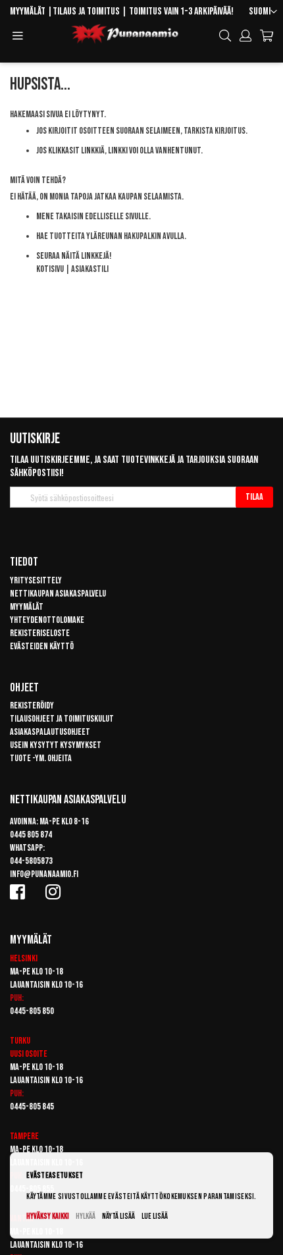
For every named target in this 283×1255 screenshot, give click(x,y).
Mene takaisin (60, 216)
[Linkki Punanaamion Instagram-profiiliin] (55, 891)
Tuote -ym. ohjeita (41, 758)
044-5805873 (31, 861)
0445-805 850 (32, 1011)
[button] (263, 12)
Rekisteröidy (32, 705)
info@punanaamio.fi (44, 874)
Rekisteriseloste (40, 633)
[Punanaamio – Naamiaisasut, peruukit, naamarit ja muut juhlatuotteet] (125, 34)
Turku (20, 1040)
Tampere (24, 1136)
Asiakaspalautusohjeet (50, 731)
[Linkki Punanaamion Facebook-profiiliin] (20, 891)
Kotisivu (50, 269)
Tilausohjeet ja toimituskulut (62, 718)
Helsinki (24, 958)
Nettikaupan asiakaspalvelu (58, 593)
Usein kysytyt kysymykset (55, 745)
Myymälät (27, 11)
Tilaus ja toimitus (86, 11)
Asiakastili (90, 269)
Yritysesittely (36, 580)
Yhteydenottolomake (47, 620)
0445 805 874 (31, 834)
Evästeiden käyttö (42, 646)
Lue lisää (155, 1216)
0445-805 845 (32, 1106)
